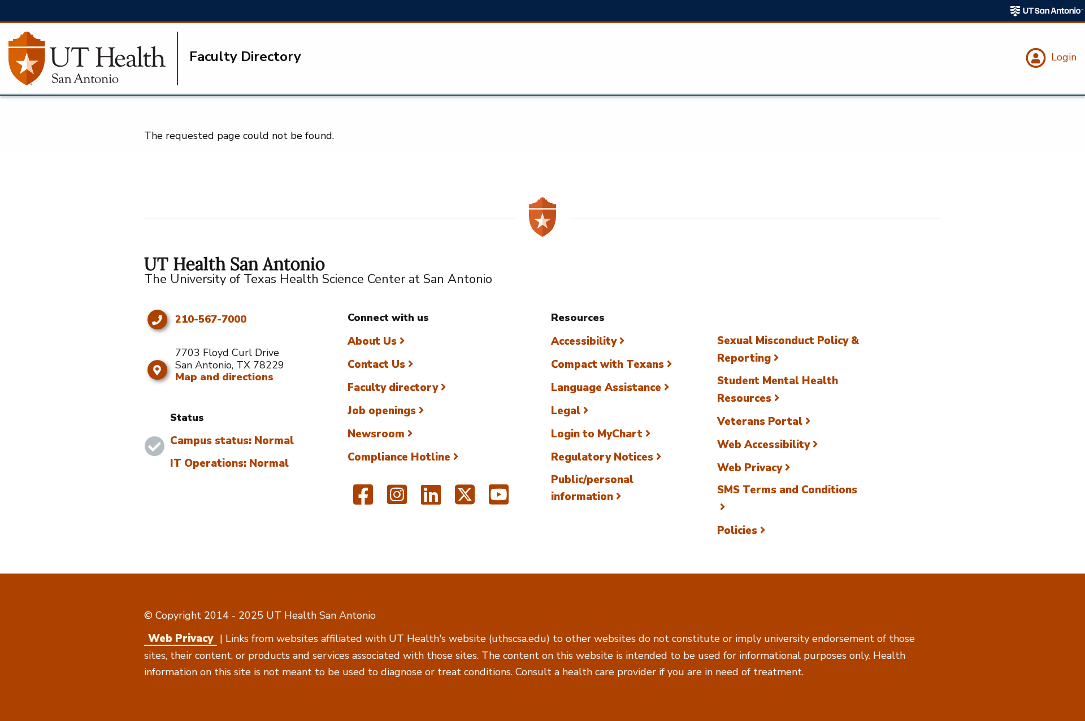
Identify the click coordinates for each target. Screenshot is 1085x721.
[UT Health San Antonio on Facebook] (363, 499)
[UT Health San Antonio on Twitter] (465, 499)
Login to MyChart (597, 434)
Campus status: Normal (232, 440)
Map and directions (224, 377)
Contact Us (376, 364)
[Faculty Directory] (93, 58)
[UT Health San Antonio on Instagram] (397, 499)
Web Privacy (749, 468)
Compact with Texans (607, 364)
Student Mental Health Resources (777, 389)
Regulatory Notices (602, 457)
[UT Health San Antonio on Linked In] (431, 499)
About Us (372, 341)
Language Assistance (606, 387)
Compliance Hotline (399, 457)
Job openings (382, 410)
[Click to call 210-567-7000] (157, 320)
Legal (565, 410)
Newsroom (376, 434)
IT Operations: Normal (229, 463)
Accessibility (584, 341)
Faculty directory (393, 387)
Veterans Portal (759, 421)
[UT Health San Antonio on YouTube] (499, 499)
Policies (737, 530)
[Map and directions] (157, 370)
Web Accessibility (763, 444)
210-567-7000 (210, 320)
